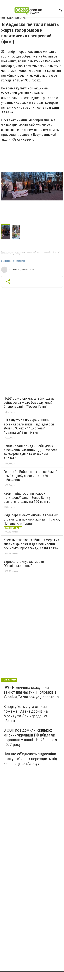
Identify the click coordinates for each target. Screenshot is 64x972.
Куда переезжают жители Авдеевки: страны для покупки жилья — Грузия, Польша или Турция (32, 519)
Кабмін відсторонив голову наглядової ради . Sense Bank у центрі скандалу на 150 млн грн (28, 497)
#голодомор (19, 261)
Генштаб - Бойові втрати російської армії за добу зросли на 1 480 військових (30, 476)
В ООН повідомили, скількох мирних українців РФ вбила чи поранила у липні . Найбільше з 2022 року (30, 737)
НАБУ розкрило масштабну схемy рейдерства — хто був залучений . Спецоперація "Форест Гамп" (29, 402)
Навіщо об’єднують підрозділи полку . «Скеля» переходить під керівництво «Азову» (30, 759)
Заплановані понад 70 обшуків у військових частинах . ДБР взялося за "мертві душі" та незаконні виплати (30, 452)
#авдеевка (6, 261)
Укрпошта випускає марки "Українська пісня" (24, 564)
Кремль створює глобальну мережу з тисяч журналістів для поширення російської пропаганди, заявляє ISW (32, 544)
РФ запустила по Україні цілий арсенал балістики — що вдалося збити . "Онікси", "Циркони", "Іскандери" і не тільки (29, 426)
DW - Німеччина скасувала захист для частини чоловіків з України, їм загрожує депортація (31, 692)
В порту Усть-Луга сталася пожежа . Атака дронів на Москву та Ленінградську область (26, 713)
